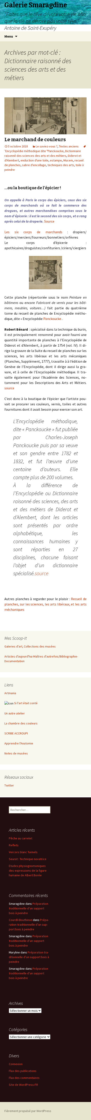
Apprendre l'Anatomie (18, 743)
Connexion (16, 1064)
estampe (56, 160)
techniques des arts (60, 165)
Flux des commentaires (24, 1078)
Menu (8, 36)
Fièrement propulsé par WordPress (27, 1111)
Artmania (10, 693)
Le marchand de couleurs (35, 140)
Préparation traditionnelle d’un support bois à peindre (28, 908)
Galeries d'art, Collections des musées (30, 646)
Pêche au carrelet (20, 838)
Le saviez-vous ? (46, 146)
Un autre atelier (14, 713)
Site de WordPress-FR (23, 1085)
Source (49, 221)
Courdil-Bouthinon (20, 920)
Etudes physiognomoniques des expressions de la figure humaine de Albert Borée (28, 870)
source (9, 388)
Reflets (14, 845)
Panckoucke (52, 318)
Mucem (68, 160)
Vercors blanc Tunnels (23, 852)
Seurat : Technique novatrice (27, 859)
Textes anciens (69, 146)
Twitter (9, 785)
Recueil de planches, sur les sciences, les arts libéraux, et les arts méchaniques (45, 604)
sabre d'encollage (34, 165)
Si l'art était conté (26, 703)
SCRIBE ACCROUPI (16, 733)
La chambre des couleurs (21, 723)
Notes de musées (16, 753)
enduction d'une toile (34, 160)
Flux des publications (22, 1071)
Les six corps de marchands (33, 232)
